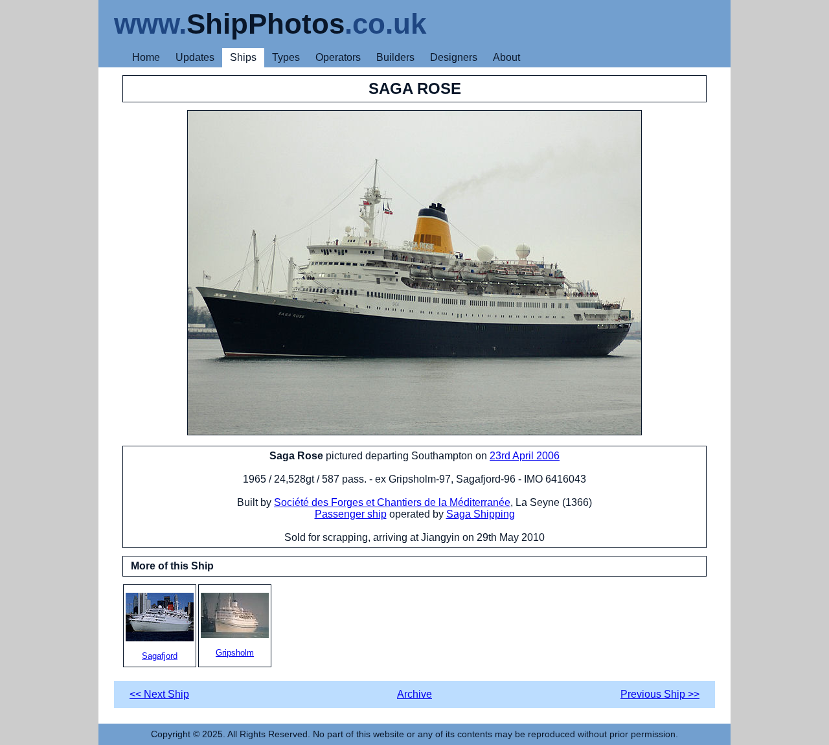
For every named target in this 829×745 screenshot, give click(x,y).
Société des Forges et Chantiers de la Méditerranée (392, 502)
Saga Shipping (480, 514)
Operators (338, 57)
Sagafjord (159, 656)
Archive (414, 694)
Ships (243, 57)
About (506, 57)
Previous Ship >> (659, 694)
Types (286, 57)
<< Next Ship (159, 694)
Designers (453, 57)
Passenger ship (351, 514)
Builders (395, 57)
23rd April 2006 (525, 455)
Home (146, 57)
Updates (195, 57)
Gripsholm (235, 653)
